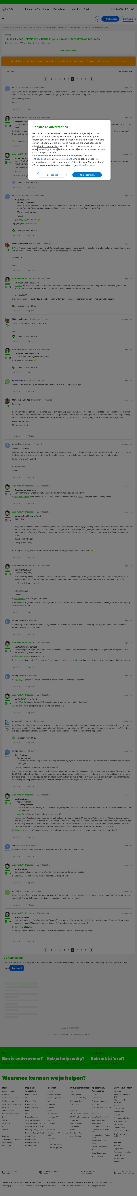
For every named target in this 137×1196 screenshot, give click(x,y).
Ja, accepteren (87, 174)
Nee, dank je (51, 174)
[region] (69, 150)
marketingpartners (47, 149)
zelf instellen (88, 165)
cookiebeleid (43, 158)
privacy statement (62, 158)
